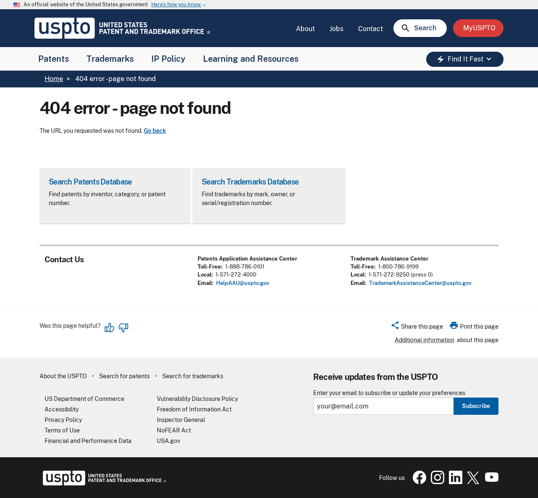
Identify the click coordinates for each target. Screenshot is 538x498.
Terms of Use (62, 430)
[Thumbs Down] (123, 328)
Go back (155, 130)
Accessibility (62, 409)
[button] (416, 327)
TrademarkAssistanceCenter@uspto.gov (420, 283)
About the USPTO (63, 376)
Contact (370, 29)
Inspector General (181, 419)
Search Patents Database (90, 181)
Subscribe (476, 406)
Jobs (336, 29)
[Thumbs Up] (110, 328)
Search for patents (124, 376)
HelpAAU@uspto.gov (242, 283)
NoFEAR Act (174, 430)
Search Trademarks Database (250, 181)
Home (54, 79)
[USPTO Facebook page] (417, 482)
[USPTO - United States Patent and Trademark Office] (103, 483)
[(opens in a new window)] (435, 482)
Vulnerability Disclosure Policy (197, 398)
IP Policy (168, 59)
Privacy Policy (63, 419)
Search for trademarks (192, 376)
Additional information (424, 340)
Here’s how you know (179, 5)
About (305, 29)
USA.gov (168, 440)
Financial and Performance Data (88, 440)
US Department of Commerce (84, 398)
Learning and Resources (250, 59)
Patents (53, 59)
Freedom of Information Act (194, 409)
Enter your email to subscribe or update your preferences (389, 393)
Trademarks (110, 59)
